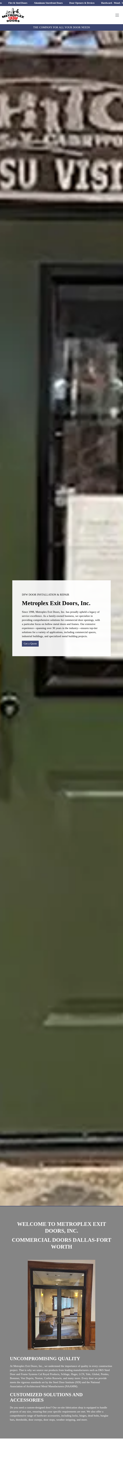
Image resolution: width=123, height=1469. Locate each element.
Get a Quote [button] (30, 643)
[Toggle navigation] (117, 15)
